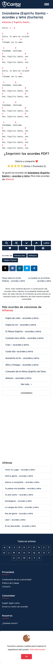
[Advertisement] (26, 211)
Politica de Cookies (10, 583)
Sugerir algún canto (11, 603)
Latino (46, 243)
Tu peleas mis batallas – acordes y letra (23, 488)
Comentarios (26, 393)
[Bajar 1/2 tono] (26, 243)
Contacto (6, 586)
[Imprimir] (43, 248)
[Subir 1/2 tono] (36, 243)
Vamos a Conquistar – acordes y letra (22, 482)
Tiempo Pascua (10, 260)
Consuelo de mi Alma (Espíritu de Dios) (25, 371)
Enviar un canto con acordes (15, 606)
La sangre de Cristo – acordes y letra (22, 507)
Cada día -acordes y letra (19, 351)
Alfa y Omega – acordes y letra (21, 364)
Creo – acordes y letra (17, 344)
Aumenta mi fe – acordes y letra (22, 358)
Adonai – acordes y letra (18, 378)
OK (26, 656)
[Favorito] (10, 248)
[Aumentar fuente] (16, 243)
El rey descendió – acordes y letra (20, 526)
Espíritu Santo (21, 22)
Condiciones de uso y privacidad (16, 579)
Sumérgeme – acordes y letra (18, 501)
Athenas (6, 22)
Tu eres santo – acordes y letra (19, 495)
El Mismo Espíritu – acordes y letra (23, 331)
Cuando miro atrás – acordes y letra (24, 338)
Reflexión (33, 255)
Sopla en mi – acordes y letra (20, 324)
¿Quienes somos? (10, 623)
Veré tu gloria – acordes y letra (19, 476)
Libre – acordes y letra (15, 520)
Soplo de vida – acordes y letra (21, 318)
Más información (37, 649)
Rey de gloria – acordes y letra (19, 513)
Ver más (25, 384)
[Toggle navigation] (46, 4)
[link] (5, 268)
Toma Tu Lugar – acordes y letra (20, 469)
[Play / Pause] (27, 248)
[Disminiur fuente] (6, 243)
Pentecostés (19, 255)
